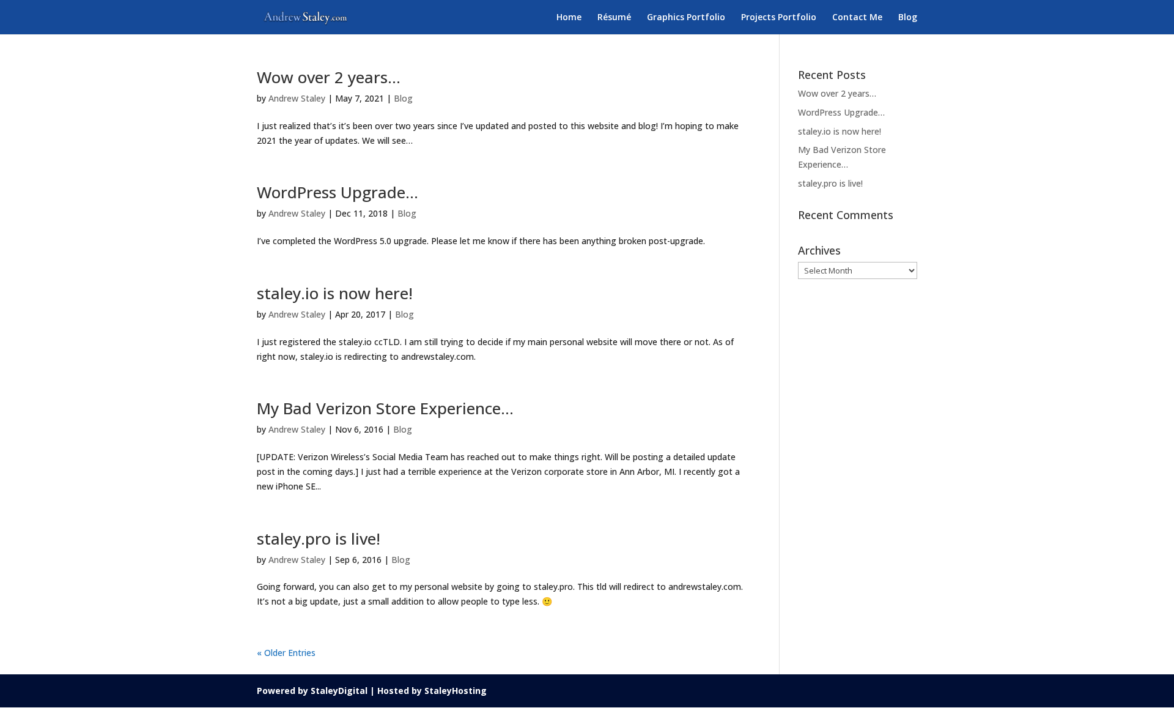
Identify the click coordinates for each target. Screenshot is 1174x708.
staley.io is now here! (335, 293)
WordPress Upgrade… (337, 192)
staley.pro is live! (318, 538)
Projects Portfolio (778, 18)
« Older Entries (286, 652)
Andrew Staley (296, 98)
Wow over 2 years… (329, 77)
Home (568, 18)
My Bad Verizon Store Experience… (385, 408)
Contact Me (857, 18)
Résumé (614, 18)
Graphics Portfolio (686, 18)
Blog (907, 18)
